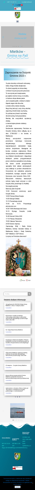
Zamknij (17, 487)
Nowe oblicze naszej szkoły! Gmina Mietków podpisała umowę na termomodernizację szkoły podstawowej (17, 377)
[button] (17, 21)
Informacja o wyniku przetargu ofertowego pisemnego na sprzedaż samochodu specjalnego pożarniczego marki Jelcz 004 (17, 318)
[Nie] (33, 483)
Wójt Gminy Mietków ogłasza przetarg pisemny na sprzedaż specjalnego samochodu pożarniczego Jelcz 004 (16, 354)
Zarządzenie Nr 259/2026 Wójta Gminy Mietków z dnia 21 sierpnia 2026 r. (16, 305)
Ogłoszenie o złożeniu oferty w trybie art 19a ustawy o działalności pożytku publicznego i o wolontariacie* (17, 389)
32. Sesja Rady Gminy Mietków (14, 330)
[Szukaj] (29, 294)
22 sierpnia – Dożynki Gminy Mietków (16, 365)
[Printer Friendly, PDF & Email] (25, 280)
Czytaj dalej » (9, 308)
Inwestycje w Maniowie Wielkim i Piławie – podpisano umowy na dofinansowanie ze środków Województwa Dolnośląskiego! (17, 341)
